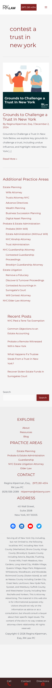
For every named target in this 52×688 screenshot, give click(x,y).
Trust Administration (17, 244)
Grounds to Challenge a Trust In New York (25, 117)
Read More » (10, 159)
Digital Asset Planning (18, 218)
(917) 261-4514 (40, 483)
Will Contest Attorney (18, 295)
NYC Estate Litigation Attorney (26, 464)
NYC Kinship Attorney (18, 239)
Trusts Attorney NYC (17, 197)
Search (7, 392)
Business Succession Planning (23, 213)
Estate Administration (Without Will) (27, 234)
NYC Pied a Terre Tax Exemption (26, 320)
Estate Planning (12, 187)
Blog (26, 436)
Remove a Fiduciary (17, 275)
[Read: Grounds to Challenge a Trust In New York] (26, 85)
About (26, 428)
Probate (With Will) (17, 229)
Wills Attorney (14, 192)
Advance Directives (17, 202)
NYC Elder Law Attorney (16, 300)
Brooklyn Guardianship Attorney (24, 264)
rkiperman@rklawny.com (35, 491)
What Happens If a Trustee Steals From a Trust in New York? (23, 359)
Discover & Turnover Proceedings (25, 280)
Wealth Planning (15, 208)
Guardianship (26, 459)
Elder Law (26, 468)
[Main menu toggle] (46, 7)
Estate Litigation (12, 270)
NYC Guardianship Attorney (19, 249)
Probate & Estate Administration (21, 223)
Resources (26, 432)
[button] (29, 7)
